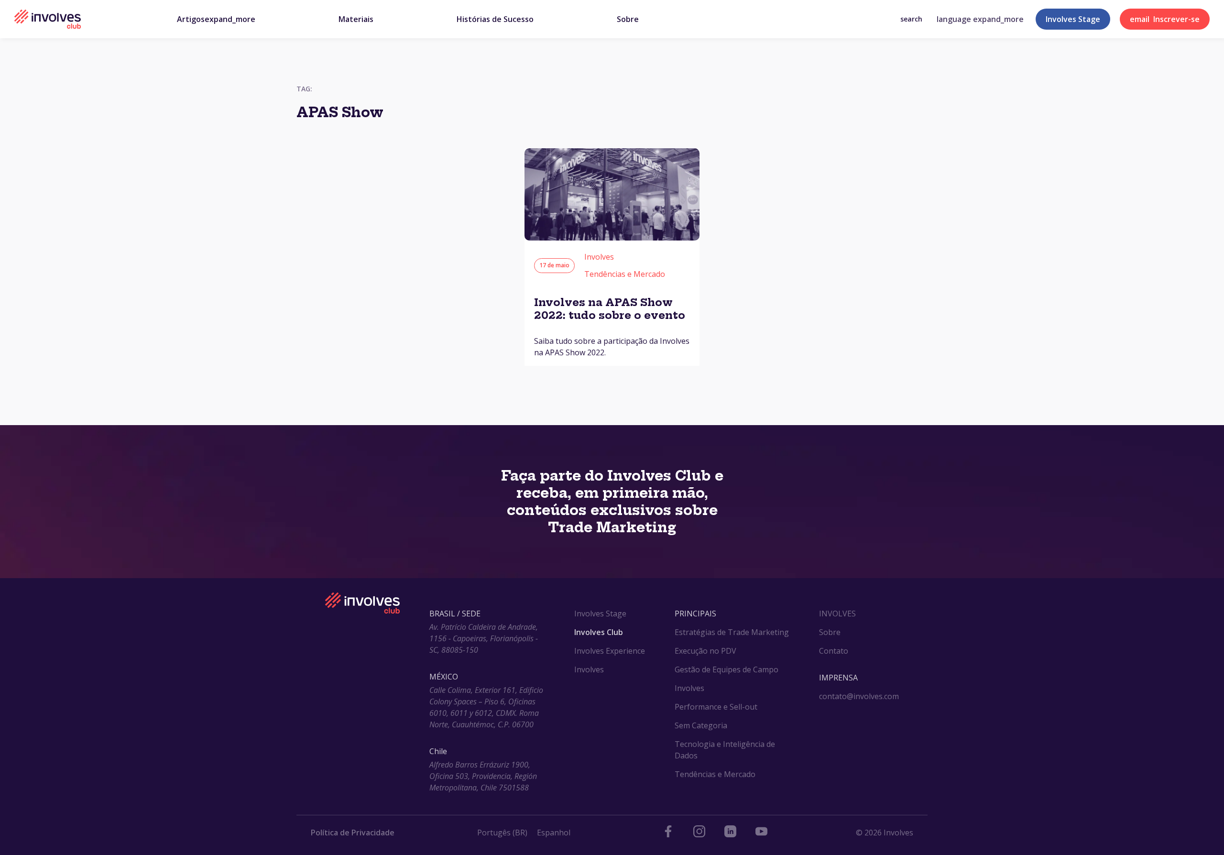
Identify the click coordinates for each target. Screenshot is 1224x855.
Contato (833, 651)
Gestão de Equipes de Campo (726, 669)
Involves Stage (1073, 19)
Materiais (356, 19)
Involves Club (598, 632)
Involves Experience (609, 651)
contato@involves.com (859, 696)
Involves (599, 257)
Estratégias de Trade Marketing (732, 632)
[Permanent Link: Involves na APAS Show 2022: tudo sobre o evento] (612, 237)
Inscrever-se (1165, 19)
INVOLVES (837, 613)
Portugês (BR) (502, 832)
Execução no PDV (705, 651)
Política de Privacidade (352, 832)
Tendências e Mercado (624, 274)
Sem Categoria (701, 725)
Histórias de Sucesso (495, 19)
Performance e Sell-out (716, 707)
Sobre (628, 19)
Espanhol (553, 832)
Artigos (216, 19)
